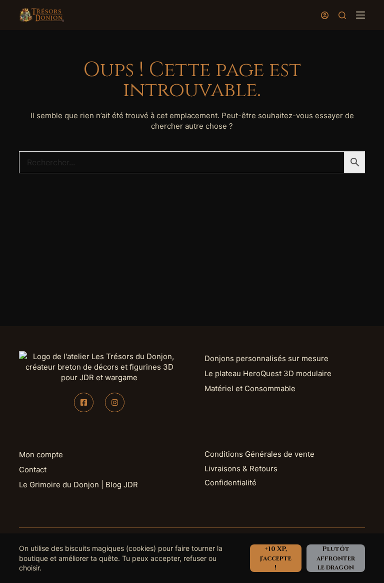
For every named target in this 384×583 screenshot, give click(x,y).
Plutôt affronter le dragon (335, 557)
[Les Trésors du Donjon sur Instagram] (114, 402)
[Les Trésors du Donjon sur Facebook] (84, 402)
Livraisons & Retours (241, 468)
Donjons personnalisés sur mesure (266, 358)
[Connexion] (324, 15)
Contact (32, 469)
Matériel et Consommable (250, 388)
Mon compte (41, 454)
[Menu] (360, 15)
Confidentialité (230, 482)
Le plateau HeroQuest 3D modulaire (268, 373)
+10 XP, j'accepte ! (276, 557)
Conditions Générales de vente (259, 454)
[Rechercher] (342, 15)
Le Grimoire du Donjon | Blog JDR (78, 484)
